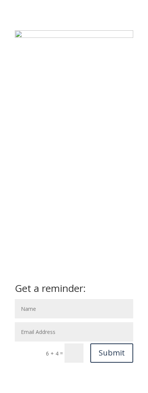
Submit (112, 353)
